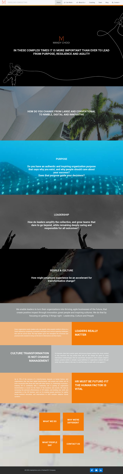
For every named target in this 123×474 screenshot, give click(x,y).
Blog (107, 2)
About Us (81, 2)
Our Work (69, 2)
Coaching (92, 2)
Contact (116, 2)
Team (100, 2)
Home (59, 2)
